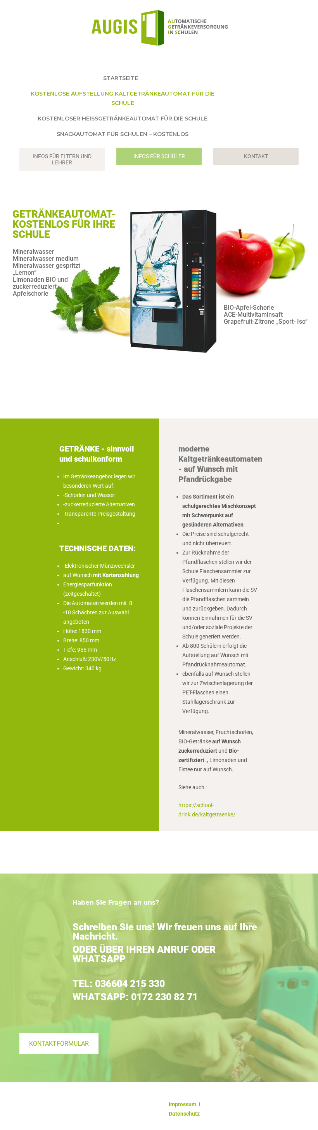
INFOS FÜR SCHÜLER (159, 156)
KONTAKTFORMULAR (59, 1043)
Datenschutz (184, 1114)
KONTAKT (256, 156)
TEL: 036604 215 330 (119, 983)
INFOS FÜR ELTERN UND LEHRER (62, 159)
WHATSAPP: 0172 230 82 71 (135, 997)
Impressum (182, 1104)
